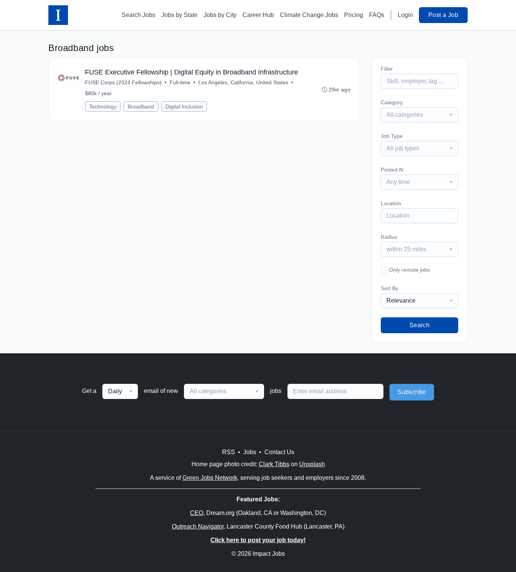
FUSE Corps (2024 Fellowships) (123, 82)
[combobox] (419, 114)
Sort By (389, 288)
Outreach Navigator (198, 526)
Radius (389, 237)
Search (419, 325)
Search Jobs (138, 15)
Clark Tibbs (274, 464)
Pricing (353, 15)
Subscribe (411, 392)
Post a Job (443, 15)
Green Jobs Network (209, 478)
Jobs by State (179, 15)
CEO (196, 513)
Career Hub (258, 15)
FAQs (376, 15)
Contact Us (279, 452)
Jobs (249, 452)
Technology (102, 107)
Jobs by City (220, 15)
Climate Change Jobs (309, 15)
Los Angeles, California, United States (243, 82)
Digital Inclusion (184, 107)
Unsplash (312, 464)
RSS (228, 452)
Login (405, 15)
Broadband (141, 107)
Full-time (180, 82)
